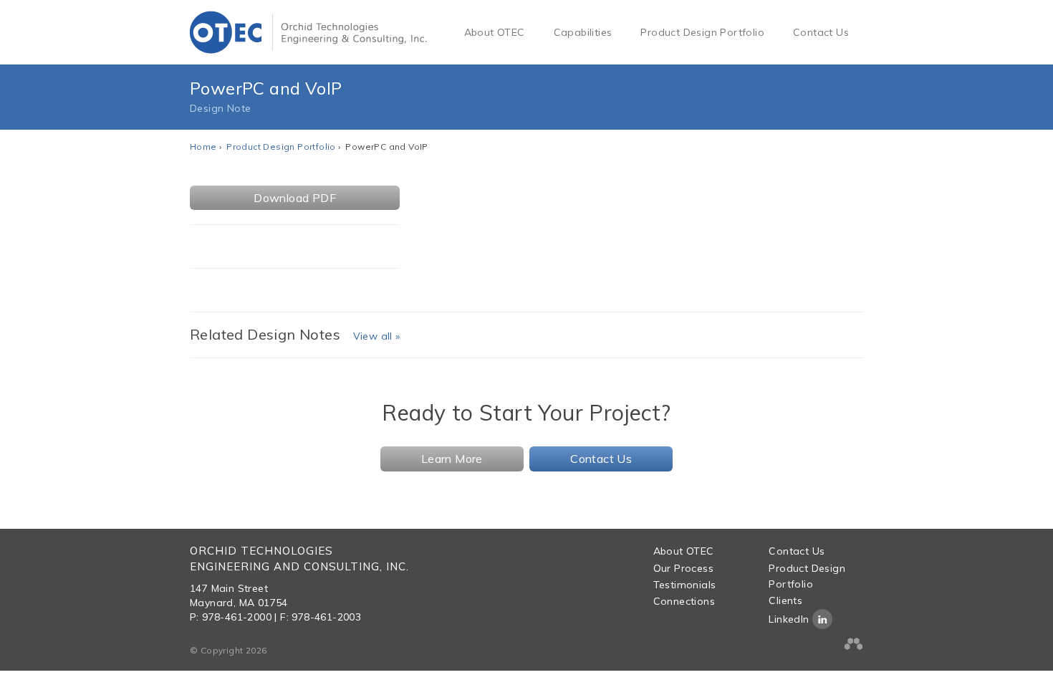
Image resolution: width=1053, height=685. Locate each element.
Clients (785, 600)
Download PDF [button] (295, 198)
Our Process (683, 568)
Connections (684, 601)
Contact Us (821, 32)
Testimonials (684, 584)
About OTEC (494, 32)
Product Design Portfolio (702, 32)
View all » (376, 336)
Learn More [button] (452, 458)
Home (203, 146)
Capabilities (583, 32)
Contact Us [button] (601, 458)
